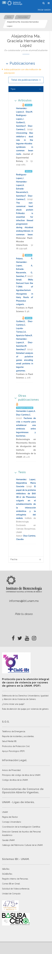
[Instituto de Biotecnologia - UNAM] (15, 3)
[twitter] (19, 637)
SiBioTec (5, 869)
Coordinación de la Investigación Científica (21, 827)
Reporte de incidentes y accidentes (18, 736)
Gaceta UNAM (8, 840)
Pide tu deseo (23, 614)
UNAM (5, 812)
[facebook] (13, 637)
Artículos (25, 100)
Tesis (22, 472)
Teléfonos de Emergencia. (14, 731)
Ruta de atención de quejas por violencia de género (25, 709)
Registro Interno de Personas (15, 879)
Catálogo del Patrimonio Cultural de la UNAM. (22, 845)
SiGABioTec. (7, 874)
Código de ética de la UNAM (15, 780)
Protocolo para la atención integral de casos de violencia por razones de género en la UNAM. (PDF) (25, 682)
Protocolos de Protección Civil (16, 746)
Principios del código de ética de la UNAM (21, 775)
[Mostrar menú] (4, 2)
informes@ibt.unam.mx (24, 601)
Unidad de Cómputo (11, 893)
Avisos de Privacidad (11, 770)
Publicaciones (22, 63)
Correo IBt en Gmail (11, 884)
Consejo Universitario (11, 822)
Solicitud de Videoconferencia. (16, 889)
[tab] (26, 89)
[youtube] (27, 637)
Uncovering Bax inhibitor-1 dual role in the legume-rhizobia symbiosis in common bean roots (24, 143)
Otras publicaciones (28, 397)
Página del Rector (10, 817)
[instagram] (34, 637)
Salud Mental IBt (9, 741)
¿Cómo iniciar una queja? (13, 704)
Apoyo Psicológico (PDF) (13, 751)
